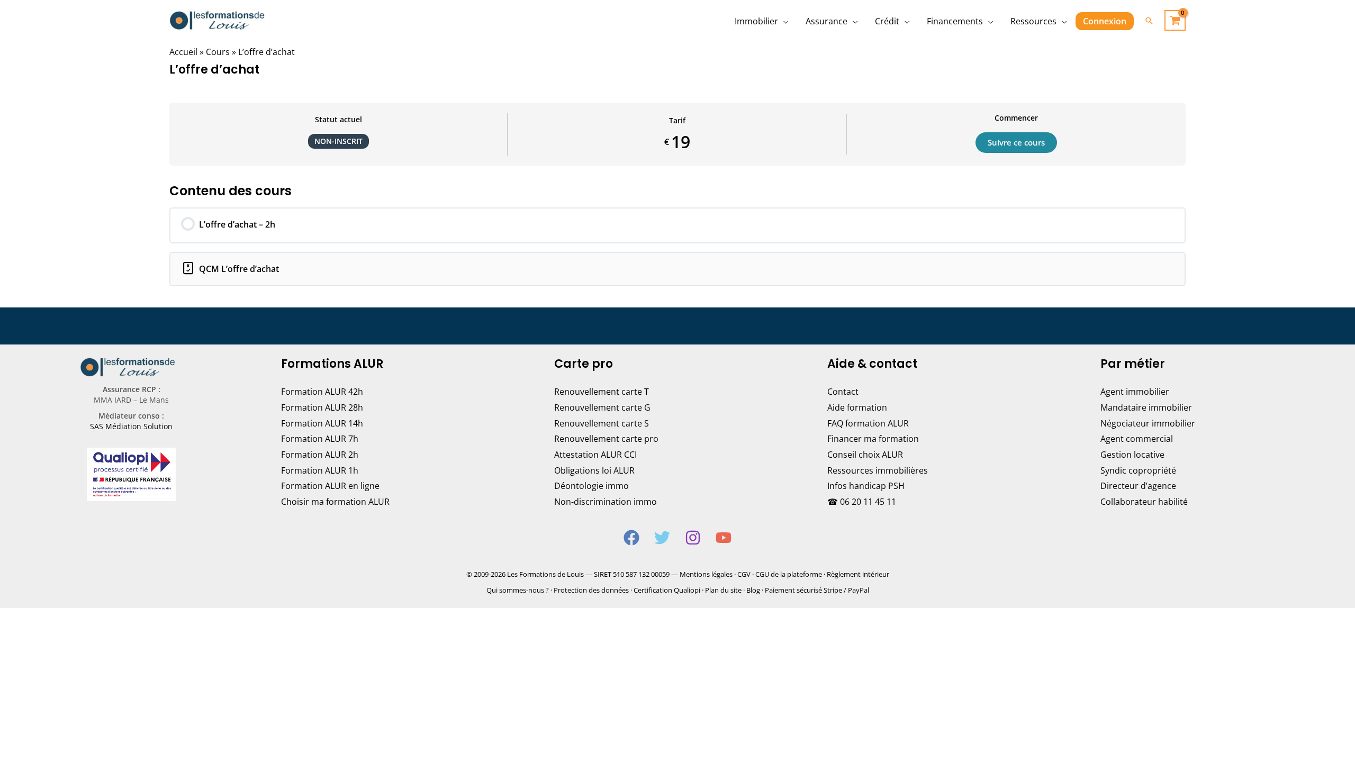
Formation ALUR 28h (322, 407)
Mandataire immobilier (1146, 407)
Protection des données (591, 590)
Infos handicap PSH (866, 486)
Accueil (183, 52)
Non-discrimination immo (605, 501)
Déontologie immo (591, 486)
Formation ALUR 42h (322, 391)
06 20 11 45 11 (868, 501)
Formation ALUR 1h (319, 470)
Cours (218, 52)
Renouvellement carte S (601, 423)
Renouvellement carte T (601, 391)
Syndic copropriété (1138, 470)
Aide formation (857, 407)
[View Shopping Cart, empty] (1175, 20)
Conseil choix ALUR (865, 454)
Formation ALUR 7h (319, 438)
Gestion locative (1132, 454)
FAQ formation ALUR (868, 423)
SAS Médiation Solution (131, 426)
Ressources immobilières (877, 470)
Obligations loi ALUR (594, 470)
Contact (843, 391)
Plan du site (723, 590)
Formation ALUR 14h (322, 423)
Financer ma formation (873, 438)
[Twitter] (662, 538)
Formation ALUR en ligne (330, 486)
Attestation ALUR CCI (595, 454)
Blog (753, 590)
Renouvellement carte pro (606, 438)
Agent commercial (1136, 438)
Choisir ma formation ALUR (335, 501)
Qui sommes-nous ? (517, 590)
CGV (744, 574)
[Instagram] (693, 538)
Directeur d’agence (1138, 486)
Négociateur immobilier (1147, 423)
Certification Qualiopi (667, 590)
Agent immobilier (1134, 391)
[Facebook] (631, 538)
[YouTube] (723, 538)
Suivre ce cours (1016, 142)
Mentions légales (706, 574)
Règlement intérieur (858, 574)
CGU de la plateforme (788, 574)
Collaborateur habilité (1144, 501)
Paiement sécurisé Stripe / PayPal (817, 590)
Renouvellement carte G (602, 407)
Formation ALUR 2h (319, 454)
